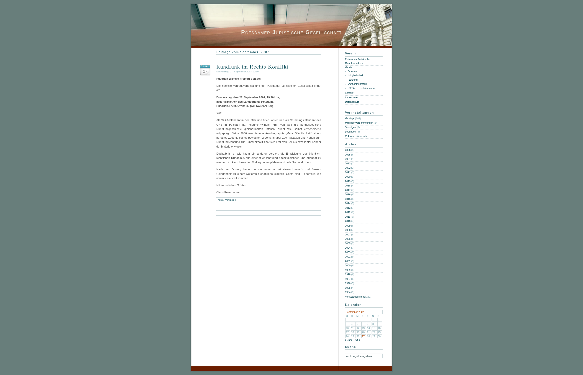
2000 (347, 265)
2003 (347, 252)
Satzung (353, 79)
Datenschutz (352, 101)
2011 (347, 216)
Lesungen (350, 131)
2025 (347, 154)
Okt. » (357, 340)
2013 (347, 208)
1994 (347, 292)
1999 (347, 270)
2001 (347, 261)
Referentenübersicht (356, 136)
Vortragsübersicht (355, 296)
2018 (347, 185)
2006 (347, 238)
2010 (347, 221)
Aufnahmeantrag (357, 83)
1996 (347, 283)
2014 (347, 203)
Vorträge (229, 200)
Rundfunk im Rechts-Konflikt (252, 67)
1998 (347, 274)
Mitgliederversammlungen (359, 122)
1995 (347, 287)
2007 (347, 234)
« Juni (348, 340)
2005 (347, 243)
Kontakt (349, 93)
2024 (347, 159)
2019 (347, 181)
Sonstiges (350, 127)
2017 (347, 190)
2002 (347, 256)
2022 (347, 167)
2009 (347, 225)
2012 (347, 212)
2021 (347, 172)
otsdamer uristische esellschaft (291, 32)
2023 (347, 163)
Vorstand (353, 71)
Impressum (351, 97)
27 (363, 336)
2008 (347, 230)
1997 (347, 279)
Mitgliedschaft (355, 75)
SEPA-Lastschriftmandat (361, 88)
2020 (347, 176)
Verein (348, 67)
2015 (347, 199)
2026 (347, 150)
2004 (347, 247)
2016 (347, 194)
